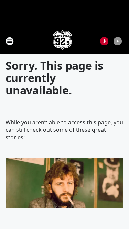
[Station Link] (62, 41)
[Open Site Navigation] (10, 41)
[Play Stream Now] (118, 41)
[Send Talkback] (104, 41)
